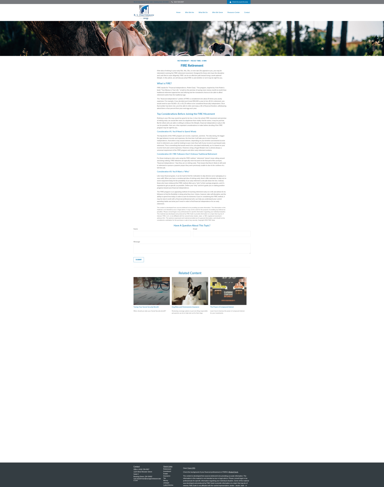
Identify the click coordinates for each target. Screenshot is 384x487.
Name (136, 229)
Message (137, 242)
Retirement (167, 469)
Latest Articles (168, 485)
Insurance (166, 476)
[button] (178, 12)
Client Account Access (240, 2)
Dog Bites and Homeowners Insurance (185, 307)
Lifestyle (166, 483)
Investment (167, 471)
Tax (164, 478)
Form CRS (191, 468)
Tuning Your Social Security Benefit (146, 307)
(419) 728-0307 (143, 469)
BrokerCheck (233, 472)
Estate (165, 474)
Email (195, 229)
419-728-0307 (179, 2)
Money (165, 480)
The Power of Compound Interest (222, 307)
